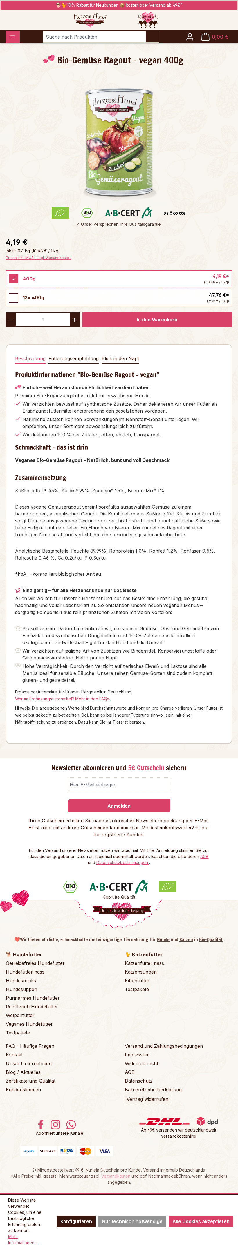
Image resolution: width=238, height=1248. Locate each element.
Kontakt (14, 1055)
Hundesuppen (21, 989)
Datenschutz (139, 1081)
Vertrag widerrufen (147, 1099)
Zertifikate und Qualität (30, 1081)
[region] (119, 140)
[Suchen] (152, 37)
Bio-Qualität (211, 939)
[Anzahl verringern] (11, 319)
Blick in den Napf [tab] (120, 358)
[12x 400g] (13, 298)
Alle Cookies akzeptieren (201, 1221)
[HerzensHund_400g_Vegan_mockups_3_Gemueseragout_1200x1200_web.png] (119, 140)
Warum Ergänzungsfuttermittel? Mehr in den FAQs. (62, 698)
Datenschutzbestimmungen (122, 862)
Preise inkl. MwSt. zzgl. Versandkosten (38, 258)
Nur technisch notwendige (132, 1221)
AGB (204, 856)
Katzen (186, 939)
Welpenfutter (20, 1015)
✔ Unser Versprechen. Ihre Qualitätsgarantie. (119, 224)
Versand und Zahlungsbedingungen (164, 1046)
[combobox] (94, 37)
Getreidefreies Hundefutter (35, 963)
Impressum (137, 1055)
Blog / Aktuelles (23, 1072)
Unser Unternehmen (29, 1063)
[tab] (30, 359)
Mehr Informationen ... (23, 1239)
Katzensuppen (141, 972)
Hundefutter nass (25, 972)
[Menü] (13, 37)
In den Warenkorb (157, 320)
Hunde (163, 939)
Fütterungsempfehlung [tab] (73, 358)
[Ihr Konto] (190, 36)
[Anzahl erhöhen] (75, 319)
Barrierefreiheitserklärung (153, 1089)
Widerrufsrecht (141, 1063)
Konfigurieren (76, 1221)
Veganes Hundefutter (29, 1024)
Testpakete (18, 1033)
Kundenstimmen (23, 1089)
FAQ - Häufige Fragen (30, 1046)
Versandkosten (115, 1176)
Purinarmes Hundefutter (33, 998)
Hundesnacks (21, 980)
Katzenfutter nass (144, 963)
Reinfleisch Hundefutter (32, 1007)
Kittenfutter (137, 980)
